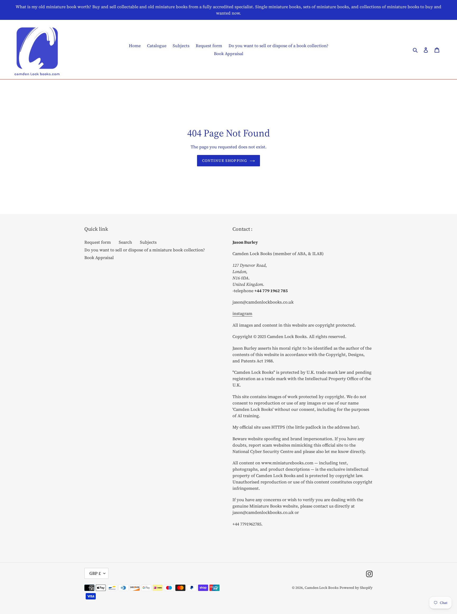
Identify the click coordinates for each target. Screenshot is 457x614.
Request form (97, 242)
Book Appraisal (99, 257)
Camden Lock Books (322, 587)
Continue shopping (224, 160)
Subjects (148, 242)
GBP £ (95, 573)
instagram (242, 313)
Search (125, 242)
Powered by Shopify (356, 587)
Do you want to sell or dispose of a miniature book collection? (144, 250)
